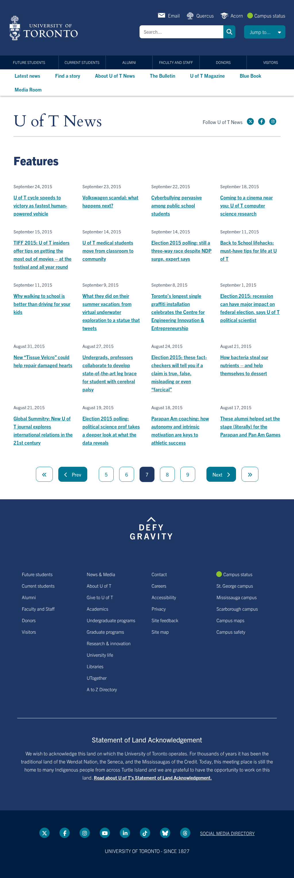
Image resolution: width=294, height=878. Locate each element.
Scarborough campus (237, 609)
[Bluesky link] (165, 833)
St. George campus (234, 585)
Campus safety (230, 632)
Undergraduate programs (111, 620)
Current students (82, 62)
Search (229, 31)
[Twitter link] (250, 121)
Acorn (237, 15)
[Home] (45, 28)
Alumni (129, 62)
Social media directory (227, 833)
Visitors (270, 62)
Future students (29, 62)
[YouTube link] (105, 833)
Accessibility (164, 597)
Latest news (27, 76)
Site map (160, 632)
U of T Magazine (207, 76)
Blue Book (250, 76)
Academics (97, 609)
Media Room (28, 89)
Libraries (95, 666)
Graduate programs (105, 632)
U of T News (57, 121)
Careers (159, 585)
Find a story (67, 76)
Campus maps (230, 620)
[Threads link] (185, 833)
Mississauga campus (236, 597)
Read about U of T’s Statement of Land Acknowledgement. (153, 777)
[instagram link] (272, 121)
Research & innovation (109, 643)
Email (174, 15)
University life (100, 655)
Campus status (269, 15)
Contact (159, 574)
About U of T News (115, 76)
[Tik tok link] (145, 833)
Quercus (205, 15)
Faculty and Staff (176, 62)
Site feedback (165, 620)
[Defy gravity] (151, 527)
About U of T (99, 585)
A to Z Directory (102, 689)
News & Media (101, 574)
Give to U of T (100, 597)
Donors (223, 62)
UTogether (97, 678)
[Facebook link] (261, 121)
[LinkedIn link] (125, 833)
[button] (264, 32)
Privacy (159, 609)
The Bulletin (162, 76)
